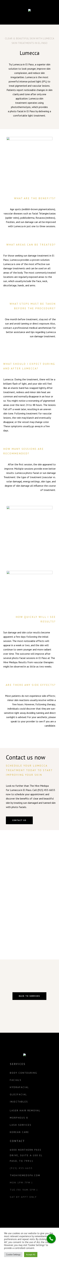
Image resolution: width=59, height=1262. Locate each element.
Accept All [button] (30, 1254)
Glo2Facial (18, 1094)
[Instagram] (25, 1210)
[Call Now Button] (51, 1238)
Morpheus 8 (19, 1117)
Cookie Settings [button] (13, 1254)
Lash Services (20, 1124)
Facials (15, 1080)
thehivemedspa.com (25, 1175)
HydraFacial (19, 1087)
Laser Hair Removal (25, 1110)
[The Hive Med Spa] (29, 11)
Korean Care (19, 1132)
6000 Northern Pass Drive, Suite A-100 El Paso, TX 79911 (26, 1155)
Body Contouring (23, 1072)
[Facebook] (32, 1210)
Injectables (19, 1101)
